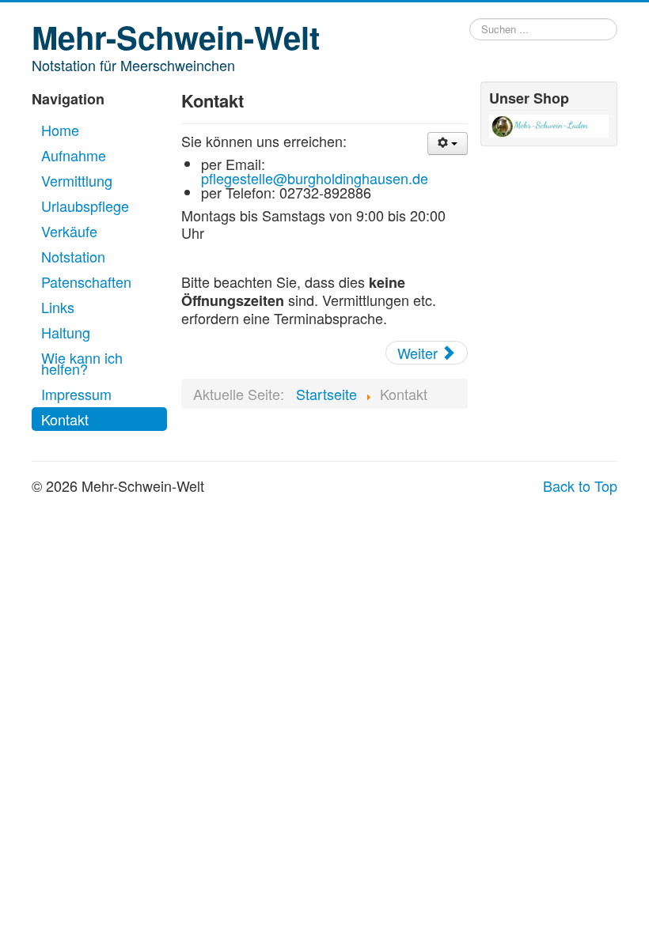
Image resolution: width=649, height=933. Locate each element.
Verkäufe (69, 231)
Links (57, 307)
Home (60, 129)
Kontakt (65, 419)
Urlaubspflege (85, 205)
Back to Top (580, 485)
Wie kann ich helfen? (82, 363)
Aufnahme (73, 155)
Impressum (76, 393)
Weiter (419, 352)
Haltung (65, 332)
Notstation (73, 256)
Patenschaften (86, 281)
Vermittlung (76, 180)
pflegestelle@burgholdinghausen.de (314, 178)
